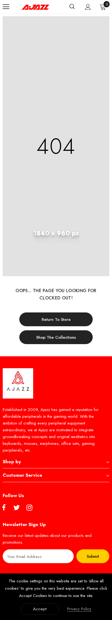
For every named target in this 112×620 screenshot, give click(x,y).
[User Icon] (88, 7)
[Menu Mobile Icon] (6, 7)
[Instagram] (29, 508)
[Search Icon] (72, 6)
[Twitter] (16, 508)
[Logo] (35, 7)
